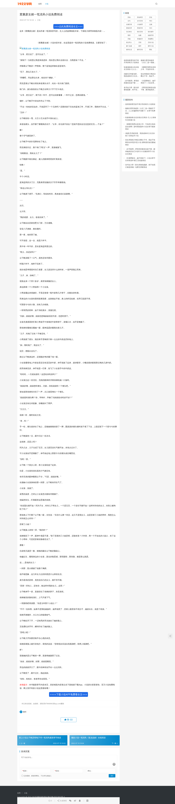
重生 (150, 49)
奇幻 (150, 21)
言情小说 (151, 42)
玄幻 (150, 28)
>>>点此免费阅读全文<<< (68, 26)
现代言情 (140, 32)
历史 (150, 17)
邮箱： (58, 771)
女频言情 (129, 24)
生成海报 (63, 801)
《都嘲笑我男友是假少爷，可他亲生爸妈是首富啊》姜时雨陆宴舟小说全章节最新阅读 (148, 68)
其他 (129, 17)
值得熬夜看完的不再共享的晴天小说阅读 (131, 61)
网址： (90, 771)
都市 (24, 712)
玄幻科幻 (129, 32)
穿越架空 (140, 39)
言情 (139, 42)
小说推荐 (140, 24)
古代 (129, 21)
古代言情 (140, 21)
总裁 (150, 24)
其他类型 (140, 17)
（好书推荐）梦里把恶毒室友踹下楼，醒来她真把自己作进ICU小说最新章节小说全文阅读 (131, 82)
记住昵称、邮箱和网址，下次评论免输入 (37, 776)
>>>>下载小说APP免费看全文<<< (68, 694)
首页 (40, 4)
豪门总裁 (129, 46)
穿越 (129, 39)
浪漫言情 (140, 28)
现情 (129, 35)
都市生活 (129, 49)
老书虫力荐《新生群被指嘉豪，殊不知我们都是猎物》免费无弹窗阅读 (131, 88)
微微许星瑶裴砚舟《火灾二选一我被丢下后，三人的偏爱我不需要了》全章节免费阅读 (148, 61)
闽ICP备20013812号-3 (56, 797)
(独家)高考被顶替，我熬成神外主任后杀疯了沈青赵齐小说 (131, 75)
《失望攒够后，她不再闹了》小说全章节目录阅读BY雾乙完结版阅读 (148, 82)
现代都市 (151, 32)
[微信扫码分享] (70, 801)
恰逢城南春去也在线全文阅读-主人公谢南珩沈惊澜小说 (131, 68)
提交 (112, 776)
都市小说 (151, 46)
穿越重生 (151, 39)
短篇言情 (151, 35)
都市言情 (140, 49)
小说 (46, 4)
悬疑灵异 (129, 28)
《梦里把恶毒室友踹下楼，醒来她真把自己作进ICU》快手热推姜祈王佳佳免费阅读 (148, 88)
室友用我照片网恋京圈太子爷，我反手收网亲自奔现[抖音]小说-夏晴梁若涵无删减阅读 (148, 75)
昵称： (25, 771)
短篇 (139, 35)
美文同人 (129, 42)
